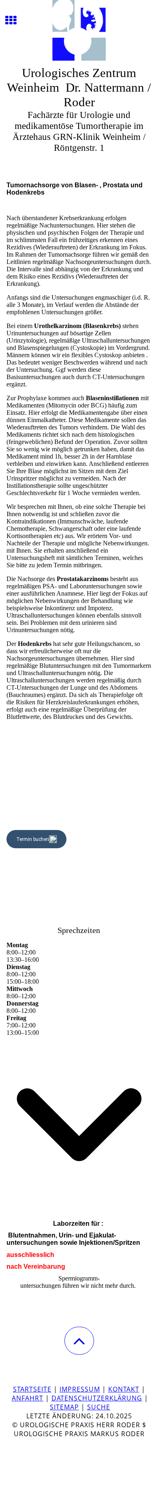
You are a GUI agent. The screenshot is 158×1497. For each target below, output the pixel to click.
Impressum (80, 1389)
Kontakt (123, 1389)
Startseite (32, 1389)
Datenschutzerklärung (96, 1398)
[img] (79, 30)
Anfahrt (27, 1398)
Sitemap (64, 1407)
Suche (98, 1407)
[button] (79, 1341)
